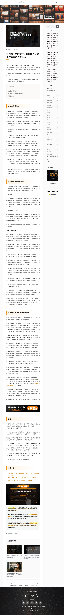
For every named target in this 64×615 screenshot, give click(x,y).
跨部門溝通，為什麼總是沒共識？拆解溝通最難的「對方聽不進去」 (55, 40)
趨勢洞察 (48, 149)
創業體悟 (48, 112)
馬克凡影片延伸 (50, 88)
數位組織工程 (49, 129)
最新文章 (48, 134)
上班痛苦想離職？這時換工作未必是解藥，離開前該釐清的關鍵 (49, 75)
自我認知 (48, 146)
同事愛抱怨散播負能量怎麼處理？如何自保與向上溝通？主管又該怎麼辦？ (49, 41)
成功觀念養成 (49, 107)
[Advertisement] (52, 219)
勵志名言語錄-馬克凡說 (51, 156)
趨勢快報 (48, 95)
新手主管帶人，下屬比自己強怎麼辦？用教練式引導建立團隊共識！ (55, 59)
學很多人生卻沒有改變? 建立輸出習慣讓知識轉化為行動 (55, 75)
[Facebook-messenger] (36, 603)
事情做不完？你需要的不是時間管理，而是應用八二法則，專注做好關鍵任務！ (31, 557)
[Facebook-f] (23, 603)
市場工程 (48, 124)
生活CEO (48, 137)
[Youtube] (40, 603)
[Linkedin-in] (32, 603)
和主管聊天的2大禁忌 (14, 91)
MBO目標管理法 (52, 183)
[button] (57, 2)
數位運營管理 (49, 132)
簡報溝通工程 (49, 139)
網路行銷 (48, 142)
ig (47, 159)
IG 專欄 (48, 161)
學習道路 (48, 122)
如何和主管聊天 (13, 90)
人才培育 (48, 110)
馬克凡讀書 (49, 105)
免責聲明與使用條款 (28, 610)
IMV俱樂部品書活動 (50, 97)
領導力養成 (49, 151)
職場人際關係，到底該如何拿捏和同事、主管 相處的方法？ (23, 478)
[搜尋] (57, 26)
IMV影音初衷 (49, 100)
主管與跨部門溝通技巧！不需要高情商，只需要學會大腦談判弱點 (49, 59)
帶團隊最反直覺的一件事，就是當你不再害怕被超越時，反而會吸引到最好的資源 (14, 575)
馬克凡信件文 (49, 154)
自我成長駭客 (49, 144)
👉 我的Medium (52, 194)
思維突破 (48, 127)
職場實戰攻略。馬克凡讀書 (52, 90)
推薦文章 (11, 96)
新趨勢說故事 (49, 102)
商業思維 (48, 115)
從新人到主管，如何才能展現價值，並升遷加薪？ (20, 480)
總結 (10, 95)
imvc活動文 (49, 93)
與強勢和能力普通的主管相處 (16, 93)
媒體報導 (48, 119)
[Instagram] (27, 603)
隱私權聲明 (38, 610)
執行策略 (48, 117)
